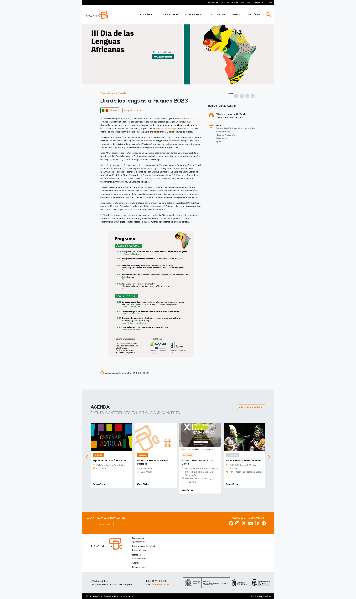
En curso (98, 455)
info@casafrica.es (160, 584)
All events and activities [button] (251, 407)
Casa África (147, 14)
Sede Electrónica (254, 2)
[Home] (98, 14)
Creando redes (139, 567)
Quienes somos (139, 541)
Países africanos (140, 550)
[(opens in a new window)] (231, 523)
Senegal (114, 110)
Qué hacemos (169, 14)
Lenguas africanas (133, 110)
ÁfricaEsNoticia (140, 558)
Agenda (236, 14)
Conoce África (194, 14)
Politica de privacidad (261, 596)
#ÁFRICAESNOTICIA (235, 2)
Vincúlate (254, 14)
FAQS (223, 2)
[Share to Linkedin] (253, 96)
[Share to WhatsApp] (247, 96)
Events (122, 93)
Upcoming (187, 455)
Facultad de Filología (166, 128)
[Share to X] (242, 96)
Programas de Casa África (144, 546)
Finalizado (232, 455)
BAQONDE (191, 118)
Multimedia (213, 2)
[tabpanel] (111, 455)
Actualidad (217, 14)
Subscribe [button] (106, 524)
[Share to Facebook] (236, 96)
